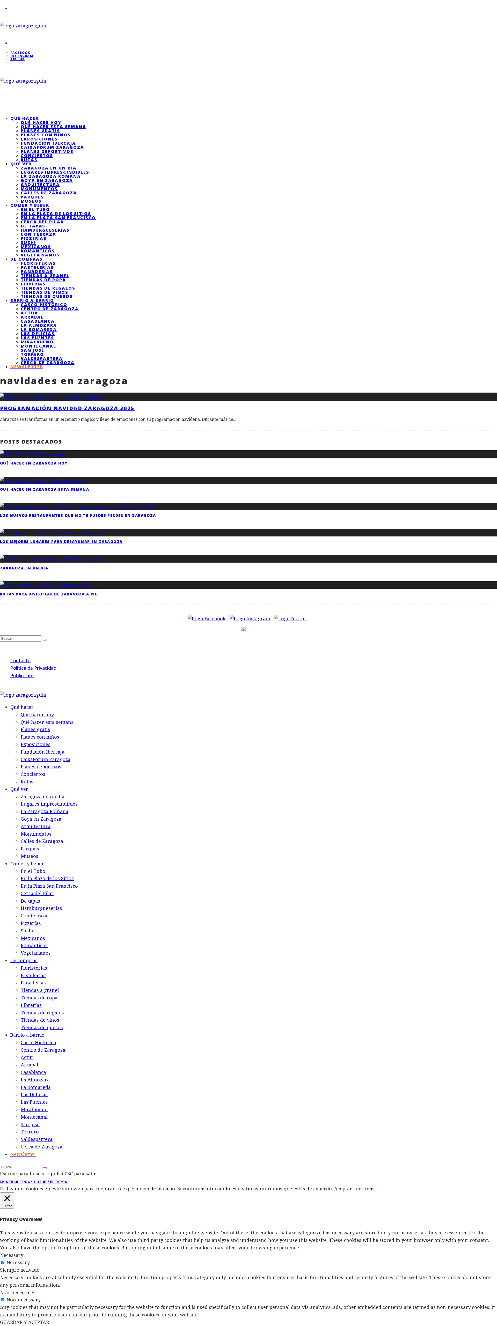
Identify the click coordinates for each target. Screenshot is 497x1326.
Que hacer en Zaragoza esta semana (44, 489)
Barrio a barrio (32, 300)
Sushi (28, 242)
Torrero (32, 354)
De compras (26, 259)
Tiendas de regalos (48, 288)
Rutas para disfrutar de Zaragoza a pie (48, 594)
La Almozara (39, 325)
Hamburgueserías (45, 230)
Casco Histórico (44, 304)
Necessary (18, 1262)
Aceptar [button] (343, 1188)
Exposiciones (39, 139)
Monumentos (39, 188)
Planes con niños (46, 135)
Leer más (364, 1188)
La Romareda (39, 329)
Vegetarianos (36, 953)
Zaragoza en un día (49, 168)
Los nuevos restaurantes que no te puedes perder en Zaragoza (78, 515)
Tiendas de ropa (43, 280)
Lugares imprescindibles (55, 172)
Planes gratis (40, 131)
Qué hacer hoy (41, 122)
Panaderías (37, 271)
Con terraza (38, 234)
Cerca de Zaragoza (48, 362)
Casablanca (38, 321)
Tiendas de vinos (44, 292)
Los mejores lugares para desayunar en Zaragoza (61, 541)
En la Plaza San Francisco (58, 217)
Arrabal (32, 317)
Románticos (38, 251)
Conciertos (37, 155)
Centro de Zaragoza (50, 309)
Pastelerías (37, 267)
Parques (32, 197)
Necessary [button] (11, 1255)
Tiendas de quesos (42, 1027)
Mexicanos (36, 246)
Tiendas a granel (45, 275)
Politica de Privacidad (33, 668)
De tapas (33, 226)
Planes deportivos (47, 151)
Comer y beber (29, 205)
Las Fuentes (37, 338)
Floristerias (38, 263)
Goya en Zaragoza (47, 180)
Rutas (27, 781)
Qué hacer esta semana (53, 126)
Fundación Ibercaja (48, 143)
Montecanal (38, 346)
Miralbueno (37, 342)
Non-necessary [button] (17, 1292)
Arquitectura (40, 184)
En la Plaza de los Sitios (56, 213)
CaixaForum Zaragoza (52, 147)
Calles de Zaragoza (49, 193)
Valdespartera (42, 358)
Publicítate (22, 675)
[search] (45, 639)
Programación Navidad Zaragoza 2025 (67, 408)
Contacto (20, 660)
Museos (29, 856)
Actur (29, 313)
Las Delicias (38, 333)
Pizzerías (34, 238)
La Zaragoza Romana (51, 176)
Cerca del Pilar (42, 222)
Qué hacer (24, 118)
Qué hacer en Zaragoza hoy (33, 463)
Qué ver (20, 164)
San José (32, 350)
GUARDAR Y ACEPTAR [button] (24, 1322)
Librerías (33, 284)
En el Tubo (35, 209)
